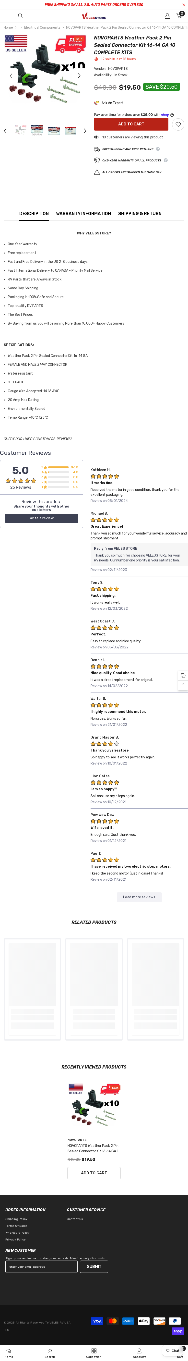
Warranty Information (83, 213)
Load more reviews (139, 897)
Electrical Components (42, 27)
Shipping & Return (140, 213)
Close (184, 5)
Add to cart (131, 124)
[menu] (7, 16)
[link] (32, 1017)
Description (34, 213)
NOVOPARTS (118, 69)
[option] (45, 75)
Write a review (41, 518)
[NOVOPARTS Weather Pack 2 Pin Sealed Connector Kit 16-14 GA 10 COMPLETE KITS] (94, 1109)
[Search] (21, 16)
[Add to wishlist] (178, 124)
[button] (11, 75)
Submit (94, 1266)
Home (8, 27)
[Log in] (167, 16)
